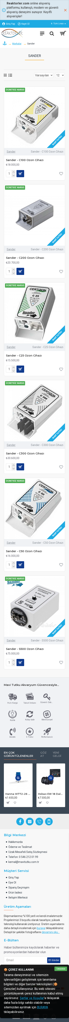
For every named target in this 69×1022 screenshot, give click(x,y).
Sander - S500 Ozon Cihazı (25, 649)
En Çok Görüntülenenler (18, 754)
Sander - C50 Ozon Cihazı (24, 551)
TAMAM (60, 968)
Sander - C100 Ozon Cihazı (25, 160)
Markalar (16, 43)
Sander (11, 151)
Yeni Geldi (57, 754)
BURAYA (42, 1007)
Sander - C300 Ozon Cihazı (25, 453)
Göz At (43, 754)
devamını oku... (51, 932)
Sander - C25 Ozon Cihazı (24, 355)
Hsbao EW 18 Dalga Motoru (51, 793)
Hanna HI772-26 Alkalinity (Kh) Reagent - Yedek (18, 793)
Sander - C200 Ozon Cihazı (25, 258)
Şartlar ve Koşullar (32, 998)
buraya (41, 928)
